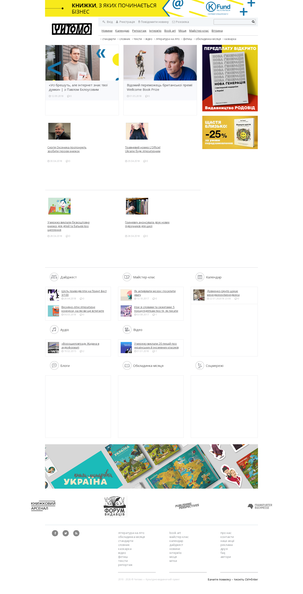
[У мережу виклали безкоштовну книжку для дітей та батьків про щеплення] (84, 206)
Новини (107, 31)
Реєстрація (127, 22)
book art (175, 533)
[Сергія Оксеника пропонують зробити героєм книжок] (84, 131)
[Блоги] (54, 368)
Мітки (173, 561)
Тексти (123, 561)
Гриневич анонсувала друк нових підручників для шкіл (147, 224)
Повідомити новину (155, 22)
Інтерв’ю (155, 31)
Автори (225, 557)
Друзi (224, 549)
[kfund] (230, 148)
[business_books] (151, 16)
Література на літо (168, 39)
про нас (225, 533)
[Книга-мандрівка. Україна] (151, 488)
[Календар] (200, 280)
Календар (122, 31)
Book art (170, 31)
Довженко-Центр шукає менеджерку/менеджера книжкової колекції (223, 295)
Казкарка (230, 39)
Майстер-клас (199, 31)
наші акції (227, 541)
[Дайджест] (54, 280)
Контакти (227, 537)
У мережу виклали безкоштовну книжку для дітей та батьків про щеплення (68, 226)
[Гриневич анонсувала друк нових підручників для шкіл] (162, 206)
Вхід (109, 22)
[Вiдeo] (127, 332)
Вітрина (217, 31)
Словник (124, 39)
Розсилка (182, 22)
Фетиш (187, 39)
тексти (138, 39)
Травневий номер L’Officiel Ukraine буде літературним (142, 149)
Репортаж (139, 31)
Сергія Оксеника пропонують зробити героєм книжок (67, 149)
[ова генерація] (230, 78)
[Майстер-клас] (127, 280)
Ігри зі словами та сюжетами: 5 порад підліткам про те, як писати (156, 309)
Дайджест (176, 545)
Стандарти (109, 39)
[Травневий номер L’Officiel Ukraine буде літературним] (162, 131)
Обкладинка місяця (208, 39)
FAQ (222, 553)
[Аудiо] (54, 332)
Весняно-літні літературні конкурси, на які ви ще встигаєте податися (82, 311)
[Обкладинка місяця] (127, 368)
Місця (182, 31)
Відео (149, 39)
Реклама (226, 545)
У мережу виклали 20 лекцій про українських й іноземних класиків (156, 345)
